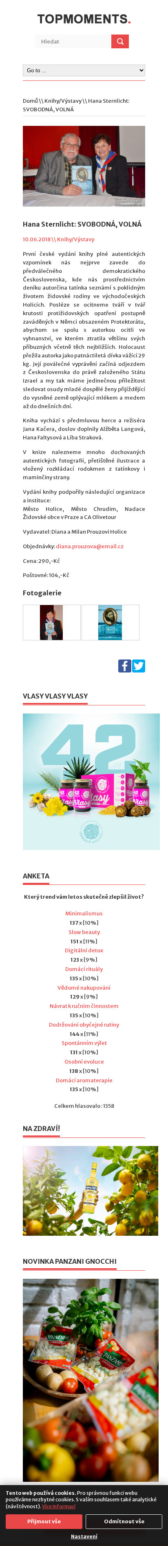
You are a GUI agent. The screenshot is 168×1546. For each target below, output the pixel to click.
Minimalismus (84, 913)
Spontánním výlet (84, 1043)
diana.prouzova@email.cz (90, 546)
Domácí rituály (84, 969)
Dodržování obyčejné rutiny (84, 1024)
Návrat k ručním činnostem (84, 1006)
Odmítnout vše (124, 1521)
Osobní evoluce (84, 1061)
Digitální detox (84, 950)
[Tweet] (138, 670)
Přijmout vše (44, 1521)
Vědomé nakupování (84, 987)
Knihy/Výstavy (63, 100)
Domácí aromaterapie (84, 1080)
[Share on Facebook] (124, 670)
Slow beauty (84, 932)
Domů (30, 100)
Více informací (58, 1506)
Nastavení (84, 1536)
